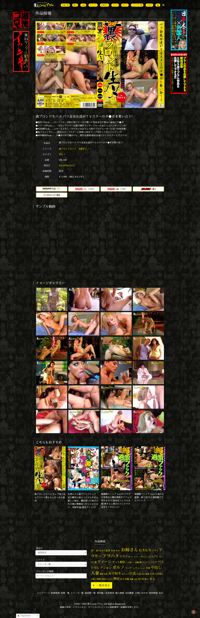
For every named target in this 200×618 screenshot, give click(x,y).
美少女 (141, 579)
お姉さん (104, 5)
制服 (101, 574)
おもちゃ (115, 550)
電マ (147, 579)
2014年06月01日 (67, 165)
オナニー (137, 557)
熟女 (75, 5)
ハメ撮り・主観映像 (134, 562)
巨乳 (133, 573)
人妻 (83, 5)
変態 (105, 574)
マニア (115, 5)
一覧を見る (103, 585)
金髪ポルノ (84, 148)
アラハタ (111, 556)
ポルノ (124, 5)
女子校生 (114, 573)
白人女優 (124, 578)
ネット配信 (118, 562)
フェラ (154, 562)
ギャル (144, 556)
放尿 (147, 573)
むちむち (145, 550)
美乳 (135, 579)
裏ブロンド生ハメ (68, 148)
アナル (155, 550)
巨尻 (139, 573)
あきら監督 (104, 550)
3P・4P (95, 550)
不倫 (148, 567)
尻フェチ (125, 574)
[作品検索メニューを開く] (163, 5)
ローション (141, 568)
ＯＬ (152, 578)
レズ (135, 567)
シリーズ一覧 (137, 5)
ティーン (93, 5)
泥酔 (98, 579)
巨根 (143, 574)
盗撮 (131, 579)
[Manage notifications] (193, 612)
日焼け (93, 579)
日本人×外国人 (156, 573)
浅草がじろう (107, 579)
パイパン (146, 562)
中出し (156, 567)
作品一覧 (65, 5)
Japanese (25, 615)
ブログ (149, 5)
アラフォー (126, 556)
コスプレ (153, 556)
